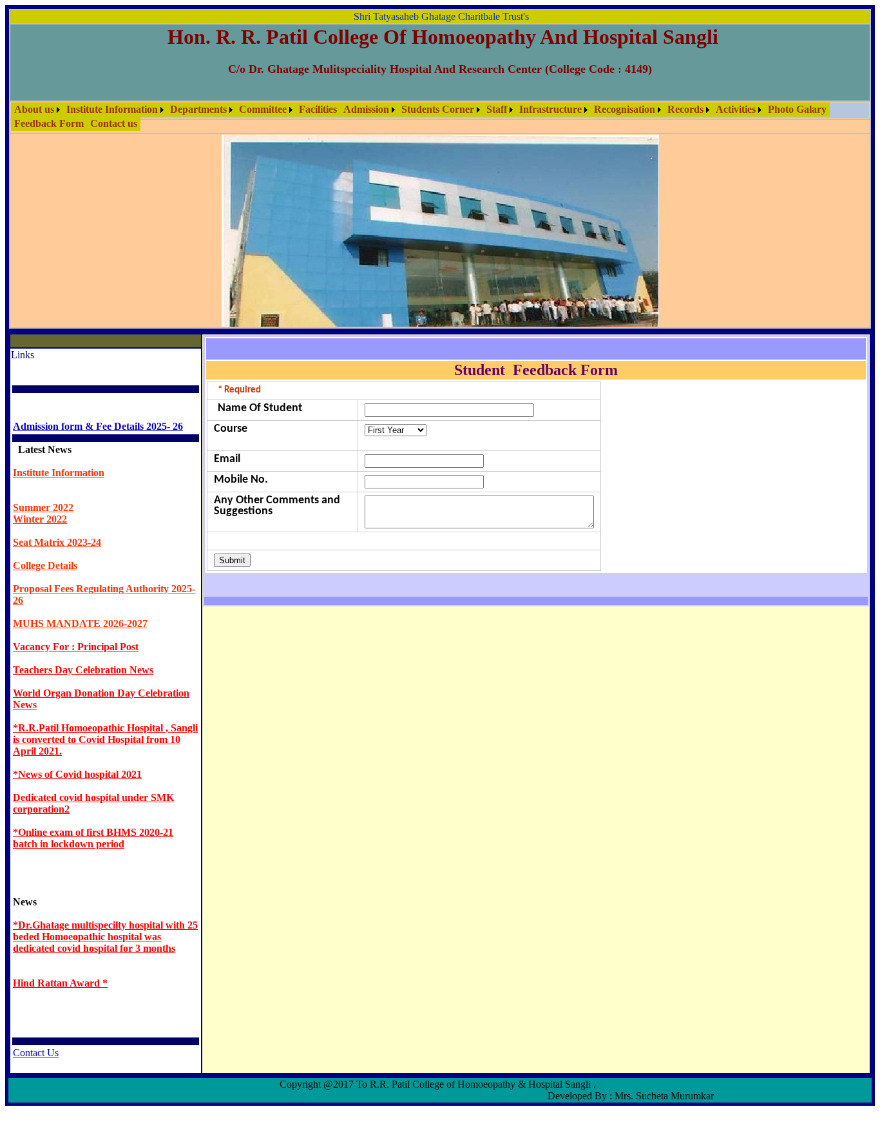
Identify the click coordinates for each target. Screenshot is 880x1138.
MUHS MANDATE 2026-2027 (80, 623)
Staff (496, 109)
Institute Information (112, 109)
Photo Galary (797, 109)
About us (34, 109)
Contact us (113, 123)
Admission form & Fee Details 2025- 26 (98, 426)
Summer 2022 (43, 507)
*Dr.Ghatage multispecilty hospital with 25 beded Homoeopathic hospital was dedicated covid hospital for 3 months (105, 937)
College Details (45, 565)
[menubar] (440, 116)
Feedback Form (49, 123)
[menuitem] (37, 109)
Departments (198, 109)
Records (685, 109)
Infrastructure (550, 109)
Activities (736, 109)
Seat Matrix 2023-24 (57, 542)
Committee (263, 109)
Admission (366, 109)
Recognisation (624, 109)
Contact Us (36, 1052)
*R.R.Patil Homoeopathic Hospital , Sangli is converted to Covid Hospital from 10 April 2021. (105, 739)
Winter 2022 (40, 519)
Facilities (318, 109)
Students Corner (437, 109)
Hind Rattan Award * (60, 983)
